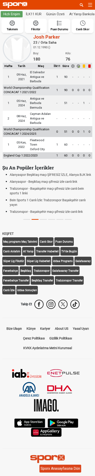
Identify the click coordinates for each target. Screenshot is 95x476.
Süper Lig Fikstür (13, 261)
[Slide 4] (59, 219)
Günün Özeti (55, 14)
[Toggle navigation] (90, 5)
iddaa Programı (63, 261)
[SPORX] (47, 458)
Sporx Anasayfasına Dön (60, 468)
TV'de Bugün (69, 251)
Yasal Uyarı (81, 328)
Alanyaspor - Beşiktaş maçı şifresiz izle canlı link (43, 181)
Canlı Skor (46, 241)
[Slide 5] (68, 219)
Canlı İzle (9, 290)
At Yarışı (28, 251)
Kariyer (45, 328)
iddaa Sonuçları (27, 290)
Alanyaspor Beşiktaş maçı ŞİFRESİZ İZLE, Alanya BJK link (50, 175)
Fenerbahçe (10, 270)
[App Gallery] (46, 432)
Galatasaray (83, 261)
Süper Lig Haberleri (38, 261)
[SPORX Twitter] (63, 304)
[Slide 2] (43, 219)
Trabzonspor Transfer (69, 280)
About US (61, 328)
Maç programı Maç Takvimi (20, 241)
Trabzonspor (42, 270)
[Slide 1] (35, 219)
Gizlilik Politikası (60, 338)
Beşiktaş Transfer (42, 280)
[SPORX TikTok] (75, 304)
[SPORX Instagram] (51, 304)
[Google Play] (63, 422)
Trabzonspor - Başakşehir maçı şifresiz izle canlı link (46, 212)
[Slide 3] (51, 219)
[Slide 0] (26, 219)
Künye (31, 328)
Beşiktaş (26, 270)
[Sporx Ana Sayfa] (16, 5)
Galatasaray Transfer (65, 270)
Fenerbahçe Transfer (16, 280)
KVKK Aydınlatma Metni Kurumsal (47, 348)
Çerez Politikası (34, 338)
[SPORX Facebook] (39, 304)
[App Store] (29, 422)
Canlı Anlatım (11, 251)
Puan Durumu (64, 241)
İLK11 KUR (34, 14)
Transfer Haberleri (47, 251)
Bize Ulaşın (14, 328)
